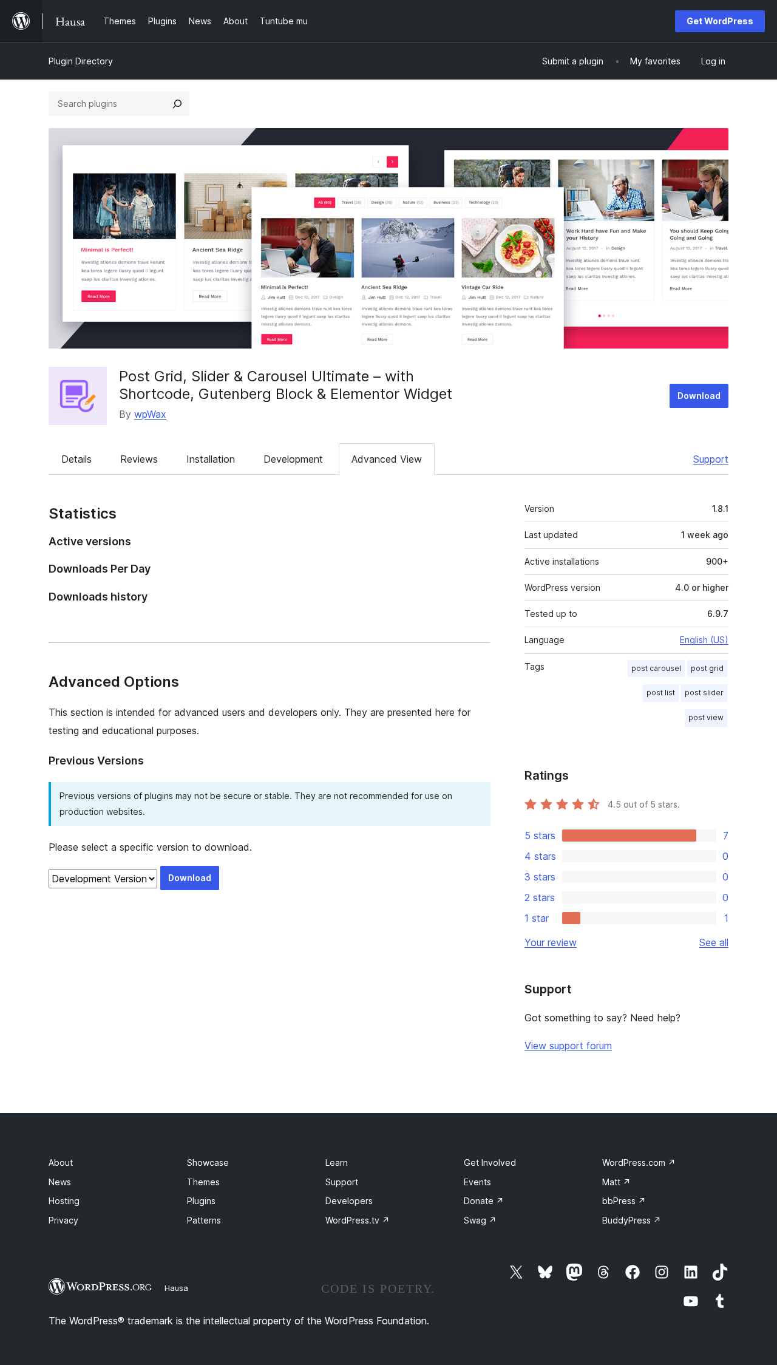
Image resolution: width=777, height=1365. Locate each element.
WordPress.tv (357, 1220)
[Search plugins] (177, 104)
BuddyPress (631, 1220)
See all (713, 942)
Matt (616, 1182)
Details (76, 459)
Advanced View (386, 459)
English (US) (704, 640)
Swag (480, 1220)
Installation (210, 459)
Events (477, 1182)
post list (660, 692)
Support (710, 459)
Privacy (63, 1220)
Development (293, 459)
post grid (707, 668)
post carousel (656, 668)
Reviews (139, 459)
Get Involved (490, 1162)
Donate (484, 1201)
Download (699, 395)
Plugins (201, 1201)
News (60, 1182)
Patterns (204, 1220)
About (61, 1162)
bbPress (624, 1201)
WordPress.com (639, 1162)
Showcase (208, 1162)
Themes (203, 1182)
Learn (336, 1162)
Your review (550, 942)
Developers (349, 1201)
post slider (704, 692)
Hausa (176, 1288)
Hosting (64, 1201)
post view (706, 717)
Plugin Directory (81, 61)
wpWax (150, 414)
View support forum (568, 1046)
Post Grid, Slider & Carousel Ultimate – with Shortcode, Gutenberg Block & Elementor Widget (285, 385)
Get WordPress (720, 21)
